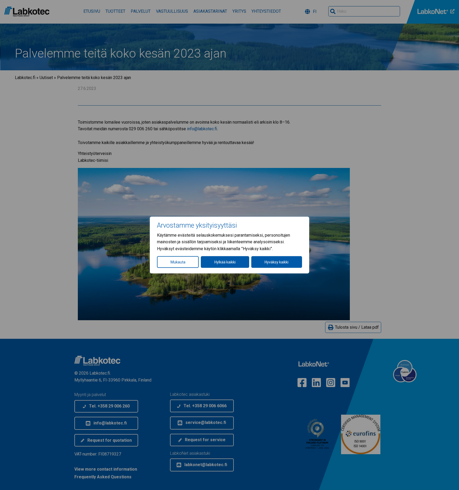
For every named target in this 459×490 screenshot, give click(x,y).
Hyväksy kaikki (276, 262)
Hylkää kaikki (225, 262)
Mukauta (178, 262)
